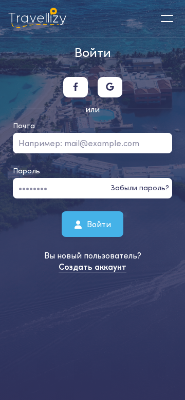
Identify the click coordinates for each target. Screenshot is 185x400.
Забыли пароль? (140, 187)
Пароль (26, 170)
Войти (98, 223)
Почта (24, 125)
